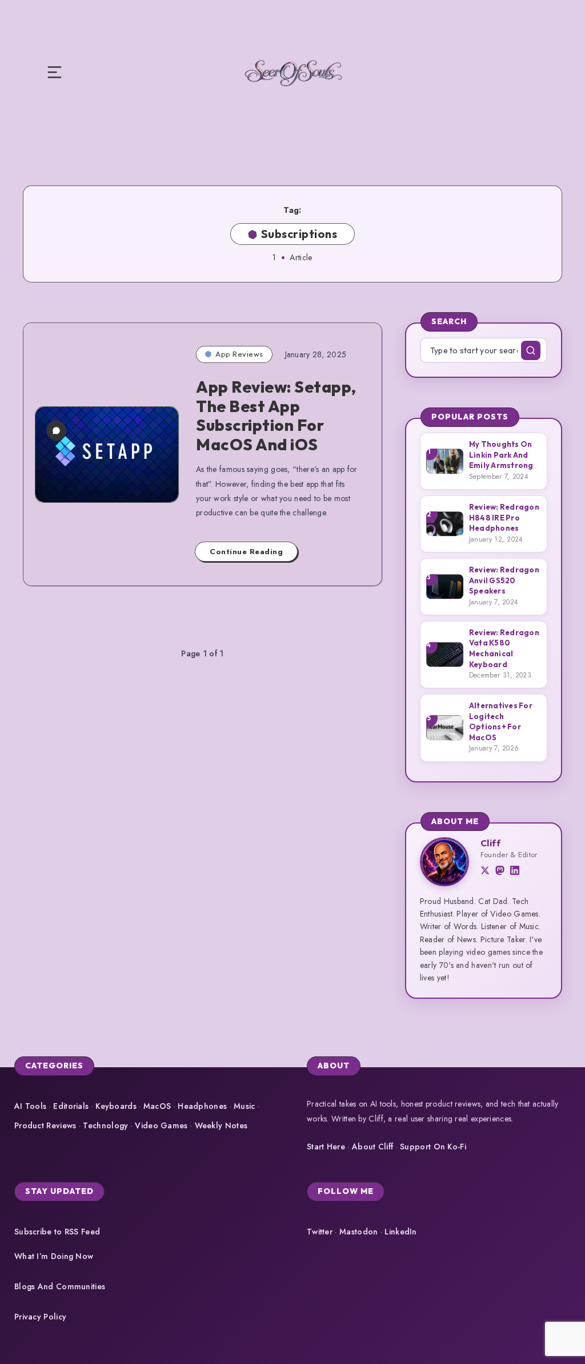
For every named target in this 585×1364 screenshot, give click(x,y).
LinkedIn (400, 1231)
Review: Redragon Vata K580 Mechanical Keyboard (504, 648)
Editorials (71, 1106)
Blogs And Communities (59, 1286)
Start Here (326, 1146)
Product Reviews (45, 1125)
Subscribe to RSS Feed (57, 1231)
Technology (105, 1125)
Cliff (490, 843)
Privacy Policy (40, 1316)
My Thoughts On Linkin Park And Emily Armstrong (501, 454)
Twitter (319, 1231)
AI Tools (30, 1106)
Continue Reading (246, 551)
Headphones (202, 1106)
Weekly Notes (221, 1125)
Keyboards (116, 1106)
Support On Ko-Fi (433, 1146)
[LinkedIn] (514, 871)
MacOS (157, 1106)
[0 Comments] (56, 431)
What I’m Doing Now (53, 1256)
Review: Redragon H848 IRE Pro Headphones (504, 517)
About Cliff (372, 1146)
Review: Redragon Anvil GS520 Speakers (504, 580)
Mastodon (358, 1231)
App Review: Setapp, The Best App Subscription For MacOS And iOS (276, 415)
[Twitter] (485, 871)
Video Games (161, 1125)
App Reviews (239, 353)
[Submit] (530, 350)
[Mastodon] (499, 871)
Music (244, 1106)
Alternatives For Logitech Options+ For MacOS (500, 721)
